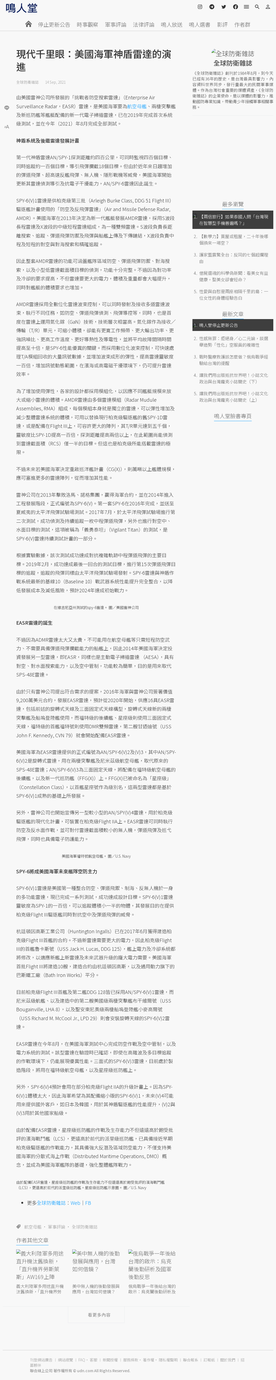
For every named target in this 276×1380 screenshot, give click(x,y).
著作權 (148, 1359)
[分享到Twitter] (7, 90)
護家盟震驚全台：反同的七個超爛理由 (233, 257)
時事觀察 (87, 24)
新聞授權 (110, 1359)
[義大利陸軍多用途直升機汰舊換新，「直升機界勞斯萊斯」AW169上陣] (40, 1265)
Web (75, 1202)
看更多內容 (99, 1314)
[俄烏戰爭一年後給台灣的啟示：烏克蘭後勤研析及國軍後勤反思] (152, 1265)
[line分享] (7, 107)
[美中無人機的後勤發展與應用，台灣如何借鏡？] (96, 1265)
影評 (222, 24)
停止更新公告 (54, 24)
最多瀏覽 (233, 204)
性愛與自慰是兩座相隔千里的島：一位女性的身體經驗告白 (233, 294)
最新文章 (233, 314)
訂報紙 (209, 1359)
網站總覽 (65, 1359)
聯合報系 (190, 1359)
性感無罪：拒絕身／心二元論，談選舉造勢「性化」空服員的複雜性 (233, 341)
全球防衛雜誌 (27, 82)
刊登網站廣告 (41, 1359)
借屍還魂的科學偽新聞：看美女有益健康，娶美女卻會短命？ (233, 276)
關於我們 (227, 1359)
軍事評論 (115, 24)
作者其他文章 (32, 1240)
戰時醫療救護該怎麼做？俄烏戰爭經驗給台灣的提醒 (233, 359)
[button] (7, 126)
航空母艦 (33, 1226)
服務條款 (130, 1359)
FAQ (81, 1359)
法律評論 (143, 24)
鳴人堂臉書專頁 (233, 416)
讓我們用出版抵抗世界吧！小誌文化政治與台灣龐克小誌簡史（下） (233, 378)
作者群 (242, 24)
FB (88, 1202)
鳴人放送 (171, 24)
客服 (93, 1359)
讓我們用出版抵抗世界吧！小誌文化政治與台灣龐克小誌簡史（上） (233, 396)
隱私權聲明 (168, 1359)
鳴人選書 (200, 24)
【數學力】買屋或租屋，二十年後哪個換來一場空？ (233, 239)
